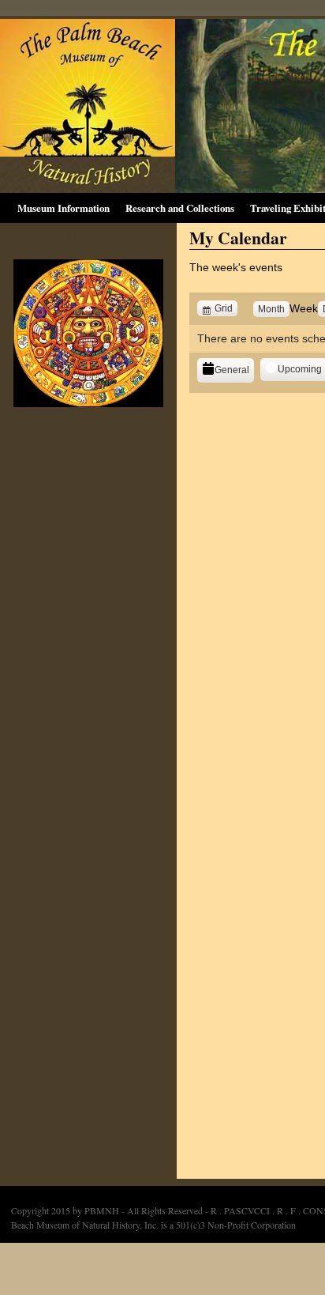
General (232, 370)
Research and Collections (179, 208)
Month (271, 309)
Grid (225, 308)
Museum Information (63, 208)
